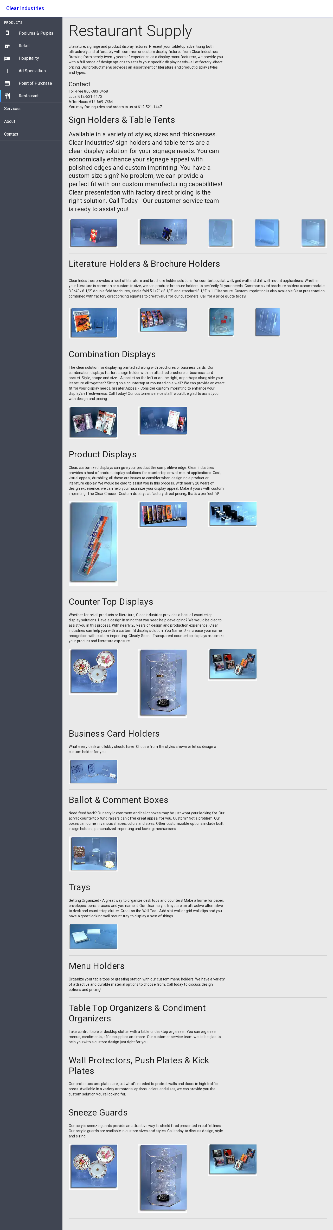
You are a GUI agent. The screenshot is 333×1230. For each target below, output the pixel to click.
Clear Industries (25, 8)
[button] (31, 33)
